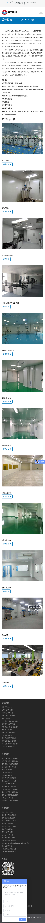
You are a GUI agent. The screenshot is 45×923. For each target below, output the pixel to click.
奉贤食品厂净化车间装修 (10, 727)
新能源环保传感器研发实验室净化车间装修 (15, 843)
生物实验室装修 (7, 735)
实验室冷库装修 (7, 772)
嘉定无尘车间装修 (7, 823)
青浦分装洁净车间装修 (9, 767)
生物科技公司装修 (7, 713)
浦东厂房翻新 (6, 718)
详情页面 (6, 164)
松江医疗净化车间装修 (9, 826)
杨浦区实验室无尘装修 (9, 738)
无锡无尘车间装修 (7, 835)
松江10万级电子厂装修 (9, 821)
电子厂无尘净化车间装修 (10, 761)
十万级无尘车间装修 (8, 732)
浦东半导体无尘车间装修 (10, 758)
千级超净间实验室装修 (9, 849)
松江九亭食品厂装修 (8, 837)
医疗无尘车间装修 (7, 710)
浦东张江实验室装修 (8, 818)
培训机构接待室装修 (8, 784)
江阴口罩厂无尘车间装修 (10, 764)
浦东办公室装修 (7, 729)
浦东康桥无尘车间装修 (9, 815)
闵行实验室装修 (7, 769)
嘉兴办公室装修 (7, 846)
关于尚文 (31, 20)
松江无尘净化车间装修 (9, 778)
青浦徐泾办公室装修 (8, 724)
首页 (21, 20)
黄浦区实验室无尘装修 (9, 741)
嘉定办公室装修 (7, 775)
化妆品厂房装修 (7, 707)
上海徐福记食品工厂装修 (10, 721)
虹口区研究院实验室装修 (10, 795)
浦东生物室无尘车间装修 (10, 792)
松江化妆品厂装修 (7, 812)
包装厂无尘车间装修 (8, 715)
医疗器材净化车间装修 (9, 786)
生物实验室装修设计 (8, 746)
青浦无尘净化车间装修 (9, 781)
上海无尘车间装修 (7, 798)
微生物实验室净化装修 (9, 840)
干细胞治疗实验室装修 (9, 852)
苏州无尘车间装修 (7, 832)
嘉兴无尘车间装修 (7, 829)
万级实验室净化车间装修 (10, 789)
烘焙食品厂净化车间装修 (10, 800)
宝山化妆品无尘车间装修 (10, 744)
